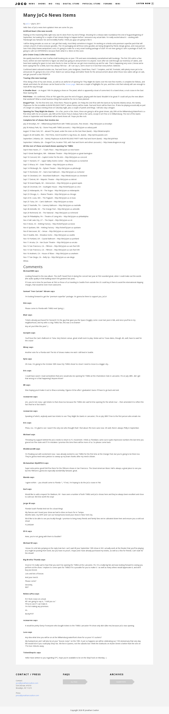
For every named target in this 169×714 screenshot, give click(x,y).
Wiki (117, 3)
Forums (108, 3)
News (32, 3)
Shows (42, 3)
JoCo (27, 23)
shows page (70, 84)
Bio (50, 3)
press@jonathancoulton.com (27, 695)
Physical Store (91, 3)
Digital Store (71, 3)
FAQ (58, 3)
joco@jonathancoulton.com (27, 683)
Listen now (143, 3)
